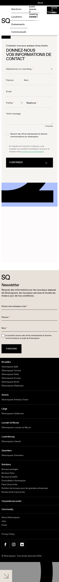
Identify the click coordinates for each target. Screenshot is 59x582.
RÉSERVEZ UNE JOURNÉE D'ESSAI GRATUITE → (17, 12)
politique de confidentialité (32, 152)
